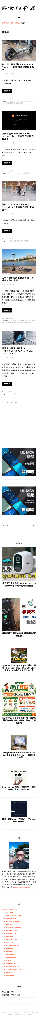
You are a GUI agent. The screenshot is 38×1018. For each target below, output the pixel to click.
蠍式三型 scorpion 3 (29, 241)
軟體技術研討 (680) (11, 966)
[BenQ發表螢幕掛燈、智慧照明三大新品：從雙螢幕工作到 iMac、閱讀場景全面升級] (19, 750)
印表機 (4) (8, 924)
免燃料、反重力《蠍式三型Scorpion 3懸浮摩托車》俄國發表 (18, 207)
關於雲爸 (35, 1012)
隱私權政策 (11, 1014)
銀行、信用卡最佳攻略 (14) (14, 969)
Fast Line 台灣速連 (25, 1014)
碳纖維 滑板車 (19, 103)
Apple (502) (9, 912)
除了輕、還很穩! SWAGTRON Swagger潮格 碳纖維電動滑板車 (18, 67)
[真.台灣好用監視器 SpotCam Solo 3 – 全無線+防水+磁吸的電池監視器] (19, 580)
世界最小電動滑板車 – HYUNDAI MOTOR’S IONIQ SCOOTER (17, 351)
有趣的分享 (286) (11, 939)
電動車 (11, 99)
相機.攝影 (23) (9, 960)
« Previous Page (11, 402)
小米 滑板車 (13, 320)
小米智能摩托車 (26, 173)
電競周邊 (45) (9, 975)
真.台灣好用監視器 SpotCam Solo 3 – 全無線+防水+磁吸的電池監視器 (19, 584)
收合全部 (13, 909)
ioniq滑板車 (13, 394)
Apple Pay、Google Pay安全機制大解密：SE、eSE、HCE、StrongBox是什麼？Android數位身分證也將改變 (19, 668)
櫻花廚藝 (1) (9, 951)
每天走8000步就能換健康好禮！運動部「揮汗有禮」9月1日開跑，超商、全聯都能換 (19, 720)
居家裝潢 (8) (9, 936)
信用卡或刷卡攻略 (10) (13, 921)
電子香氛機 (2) (9, 972)
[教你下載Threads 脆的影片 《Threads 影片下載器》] (19, 816)
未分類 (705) (9, 942)
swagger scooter (22, 101)
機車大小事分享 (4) (11, 945)
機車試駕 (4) (9, 948)
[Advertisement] (18, 424)
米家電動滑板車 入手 (22, 320)
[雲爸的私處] (19, 11)
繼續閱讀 (7, 91)
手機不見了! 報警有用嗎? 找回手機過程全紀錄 (19, 634)
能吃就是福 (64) (10, 963)
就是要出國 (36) (10, 933)
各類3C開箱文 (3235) (12, 927)
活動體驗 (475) (10, 957)
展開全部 (5, 909)
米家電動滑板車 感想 (13, 323)
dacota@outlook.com (22, 887)
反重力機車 (13, 241)
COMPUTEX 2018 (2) (13, 915)
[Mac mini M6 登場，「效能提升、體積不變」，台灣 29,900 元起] (19, 784)
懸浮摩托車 (20, 241)
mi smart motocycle (16, 173)
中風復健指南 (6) (10, 918)
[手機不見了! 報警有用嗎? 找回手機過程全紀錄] (19, 631)
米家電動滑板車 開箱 (25, 323)
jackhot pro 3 (14, 101)
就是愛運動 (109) (11, 930)
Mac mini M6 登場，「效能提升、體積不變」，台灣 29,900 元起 (19, 788)
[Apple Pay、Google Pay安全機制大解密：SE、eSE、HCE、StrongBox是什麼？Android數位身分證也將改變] (19, 663)
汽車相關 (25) (9, 954)
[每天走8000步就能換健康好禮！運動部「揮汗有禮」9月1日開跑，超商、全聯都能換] (19, 715)
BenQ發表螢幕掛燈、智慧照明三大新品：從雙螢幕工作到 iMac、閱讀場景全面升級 (19, 755)
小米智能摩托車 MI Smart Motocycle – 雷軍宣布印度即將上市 (18, 136)
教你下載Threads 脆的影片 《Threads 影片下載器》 (19, 820)
